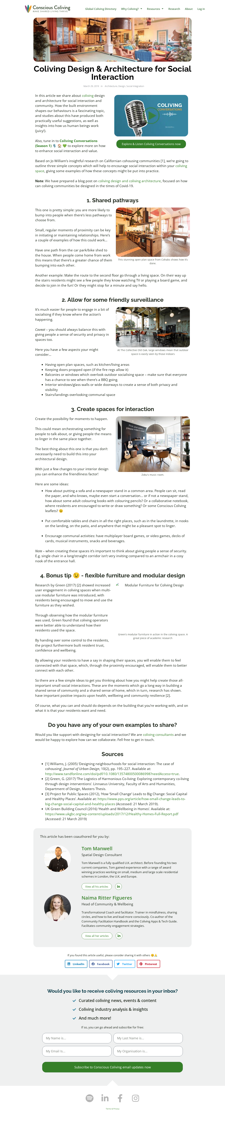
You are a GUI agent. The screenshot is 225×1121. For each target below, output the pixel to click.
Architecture (111, 86)
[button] (76, 964)
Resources (153, 9)
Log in (201, 9)
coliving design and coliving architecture (129, 181)
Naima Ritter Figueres (107, 898)
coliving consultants (158, 734)
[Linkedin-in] (105, 1098)
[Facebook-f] (120, 1098)
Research (174, 9)
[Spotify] (90, 1098)
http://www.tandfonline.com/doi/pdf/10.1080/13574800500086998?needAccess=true (112, 774)
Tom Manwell (97, 848)
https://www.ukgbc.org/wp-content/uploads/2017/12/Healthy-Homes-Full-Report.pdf (111, 814)
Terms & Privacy (112, 1109)
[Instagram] (135, 1098)
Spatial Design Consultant (102, 855)
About (189, 9)
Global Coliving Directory (100, 9)
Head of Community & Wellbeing (107, 904)
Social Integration (135, 86)
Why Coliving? (130, 9)
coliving (88, 95)
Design (121, 86)
